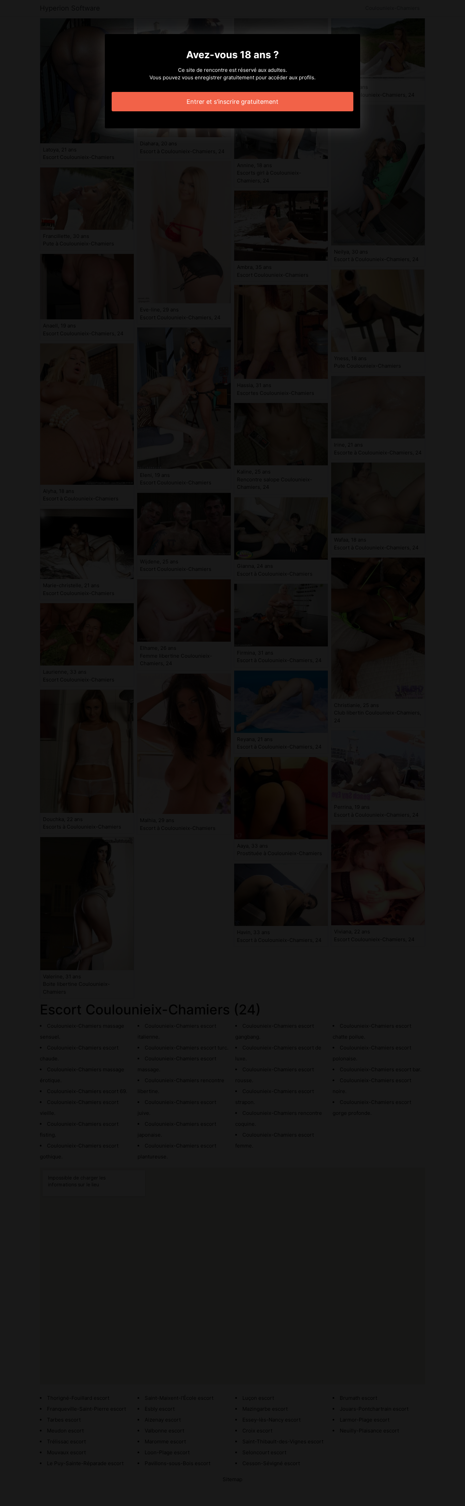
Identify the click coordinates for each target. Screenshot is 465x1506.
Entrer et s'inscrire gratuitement (232, 101)
